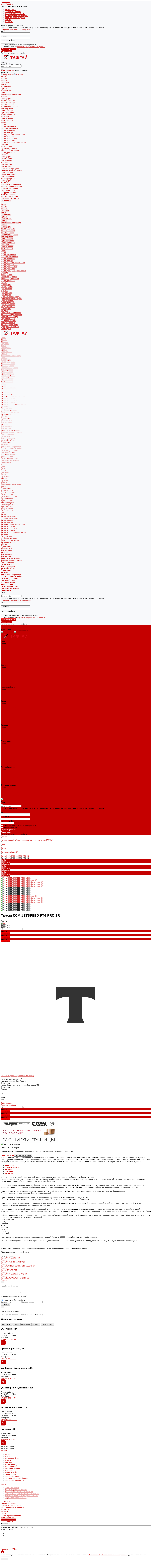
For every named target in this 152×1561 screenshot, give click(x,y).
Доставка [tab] (9, 1171)
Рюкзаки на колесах (9, 129)
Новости (4, 1512)
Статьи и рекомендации (15, 18)
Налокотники (6, 90)
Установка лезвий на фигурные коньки (21, 1496)
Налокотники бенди (9, 189)
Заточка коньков (12, 1488)
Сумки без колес (8, 131)
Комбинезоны (7, 121)
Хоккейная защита (13, 1476)
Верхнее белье (7, 117)
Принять (4, 1559)
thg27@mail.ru (7, 4)
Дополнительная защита (11, 171)
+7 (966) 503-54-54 (8, 1398)
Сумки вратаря (7, 133)
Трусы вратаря (7, 109)
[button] (76, 1078)
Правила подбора (8, 1105)
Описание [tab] (9, 1165)
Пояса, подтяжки (8, 175)
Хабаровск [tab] (35, 1324)
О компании (10, 10)
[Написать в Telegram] (7, 74)
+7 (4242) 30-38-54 (8, 1439)
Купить (4, 1260)
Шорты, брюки (7, 119)
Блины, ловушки (8, 101)
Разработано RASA (8, 1549)
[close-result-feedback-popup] (2, 1307)
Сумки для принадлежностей (13, 143)
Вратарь (4, 225)
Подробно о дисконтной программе (16, 29)
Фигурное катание (8, 321)
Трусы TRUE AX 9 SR (9, 1270)
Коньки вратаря (7, 105)
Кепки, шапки (6, 147)
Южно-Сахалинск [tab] (47, 1324)
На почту (7, 1300)
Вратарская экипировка (11, 185)
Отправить (5, 1304)
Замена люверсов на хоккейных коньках (22, 1494)
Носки (3, 123)
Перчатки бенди (8, 191)
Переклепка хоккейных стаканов (19, 1492)
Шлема (4, 92)
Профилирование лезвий (16, 1490)
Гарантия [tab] (9, 1173)
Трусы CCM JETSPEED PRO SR (13, 1262)
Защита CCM (10, 1474)
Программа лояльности (15, 14)
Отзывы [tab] (8, 1169)
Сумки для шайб (8, 141)
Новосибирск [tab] (25, 1324)
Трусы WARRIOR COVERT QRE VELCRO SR (18, 1266)
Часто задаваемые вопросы (16, 16)
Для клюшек (6, 161)
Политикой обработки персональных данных (107, 1555)
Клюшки (4, 80)
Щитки (4, 88)
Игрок (3, 205)
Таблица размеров (8, 1103)
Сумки (3, 253)
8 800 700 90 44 (7, 1155)
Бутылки (4, 163)
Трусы (3, 84)
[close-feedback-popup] (2, 1282)
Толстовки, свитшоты (10, 151)
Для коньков (6, 165)
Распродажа (6, 329)
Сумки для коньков (9, 139)
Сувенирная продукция (10, 169)
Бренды (8, 1470)
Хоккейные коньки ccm (15, 1480)
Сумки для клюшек (9, 137)
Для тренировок (8, 177)
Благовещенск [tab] (7, 1324)
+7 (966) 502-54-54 (8, 1378)
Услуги (8, 20)
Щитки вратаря (7, 113)
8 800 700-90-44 (7, 70)
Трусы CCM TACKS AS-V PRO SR (14, 1274)
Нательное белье (8, 243)
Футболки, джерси (9, 149)
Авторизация (6, 51)
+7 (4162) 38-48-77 (8, 1339)
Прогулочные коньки (10, 199)
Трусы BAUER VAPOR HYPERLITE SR (15, 1278)
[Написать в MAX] (18, 74)
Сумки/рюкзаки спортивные (13, 135)
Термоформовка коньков (15, 1498)
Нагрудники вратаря (9, 107)
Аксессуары (6, 98)
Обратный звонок (8, 1520)
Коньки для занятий (9, 197)
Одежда (4, 273)
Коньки (4, 78)
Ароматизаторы (7, 173)
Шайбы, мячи (6, 159)
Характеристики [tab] (12, 1167)
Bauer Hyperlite (11, 1472)
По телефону (19, 1300)
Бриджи (4, 183)
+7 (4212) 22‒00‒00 (9, 1420)
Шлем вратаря (7, 111)
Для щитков (6, 167)
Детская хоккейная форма (16, 1478)
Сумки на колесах (8, 127)
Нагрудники (6, 86)
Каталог (4, 1450)
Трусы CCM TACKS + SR (10, 1258)
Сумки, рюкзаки (8, 153)
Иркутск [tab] (16, 1324)
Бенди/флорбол (8, 307)
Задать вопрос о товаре (23, 1155)
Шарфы (4, 155)
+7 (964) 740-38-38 (8, 1359)
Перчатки (5, 82)
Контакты (9, 22)
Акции (3, 1514)
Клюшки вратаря (8, 103)
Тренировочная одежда (11, 94)
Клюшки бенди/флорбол (11, 187)
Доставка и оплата (13, 12)
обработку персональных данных (31, 47)
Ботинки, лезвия (8, 195)
